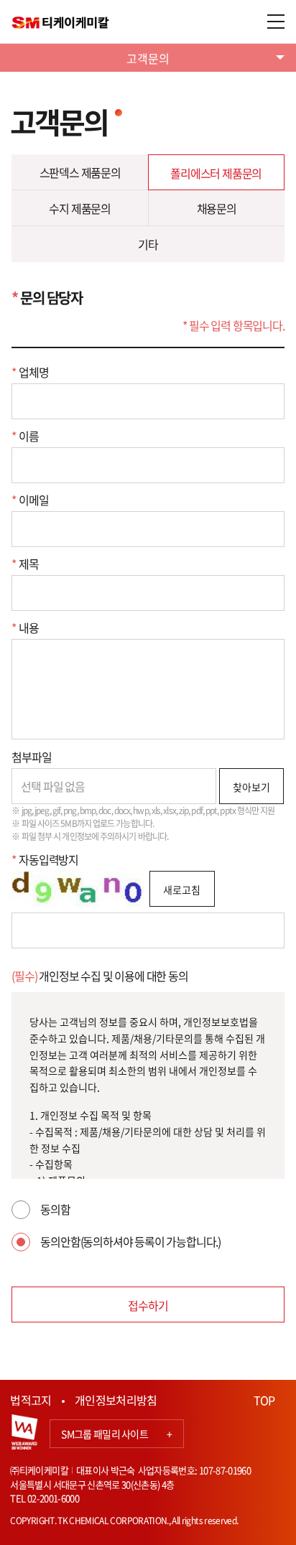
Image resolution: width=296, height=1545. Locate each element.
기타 (148, 244)
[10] (147, 689)
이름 (24, 436)
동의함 (55, 1209)
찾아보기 (251, 787)
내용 (24, 627)
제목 (24, 563)
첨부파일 (31, 756)
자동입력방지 (44, 859)
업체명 (29, 372)
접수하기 (147, 1305)
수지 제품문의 (80, 208)
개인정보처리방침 (116, 1400)
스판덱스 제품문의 (80, 172)
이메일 (29, 499)
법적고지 (30, 1400)
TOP (264, 1400)
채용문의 (216, 208)
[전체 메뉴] (276, 21)
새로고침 (181, 889)
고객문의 (148, 58)
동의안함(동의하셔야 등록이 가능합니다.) (130, 1241)
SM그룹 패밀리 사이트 (116, 1434)
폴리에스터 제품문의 (216, 173)
